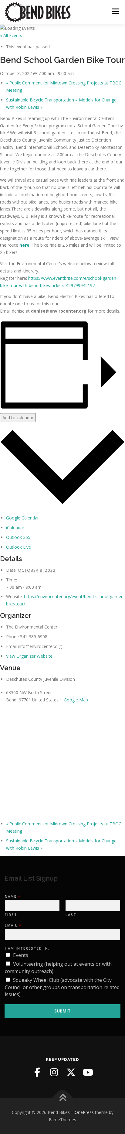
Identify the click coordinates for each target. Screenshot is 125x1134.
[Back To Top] (62, 1098)
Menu (115, 11)
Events (20, 955)
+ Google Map (74, 700)
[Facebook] (37, 1072)
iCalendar (15, 527)
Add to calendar (17, 417)
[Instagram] (54, 1072)
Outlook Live (18, 547)
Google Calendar (22, 518)
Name (12, 896)
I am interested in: (27, 948)
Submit (62, 1011)
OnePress (84, 1112)
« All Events (11, 35)
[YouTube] (88, 1072)
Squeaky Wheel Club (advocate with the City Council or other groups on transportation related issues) (62, 987)
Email (13, 925)
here (24, 245)
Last (71, 915)
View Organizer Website (29, 656)
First (11, 915)
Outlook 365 (18, 537)
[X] (71, 1072)
